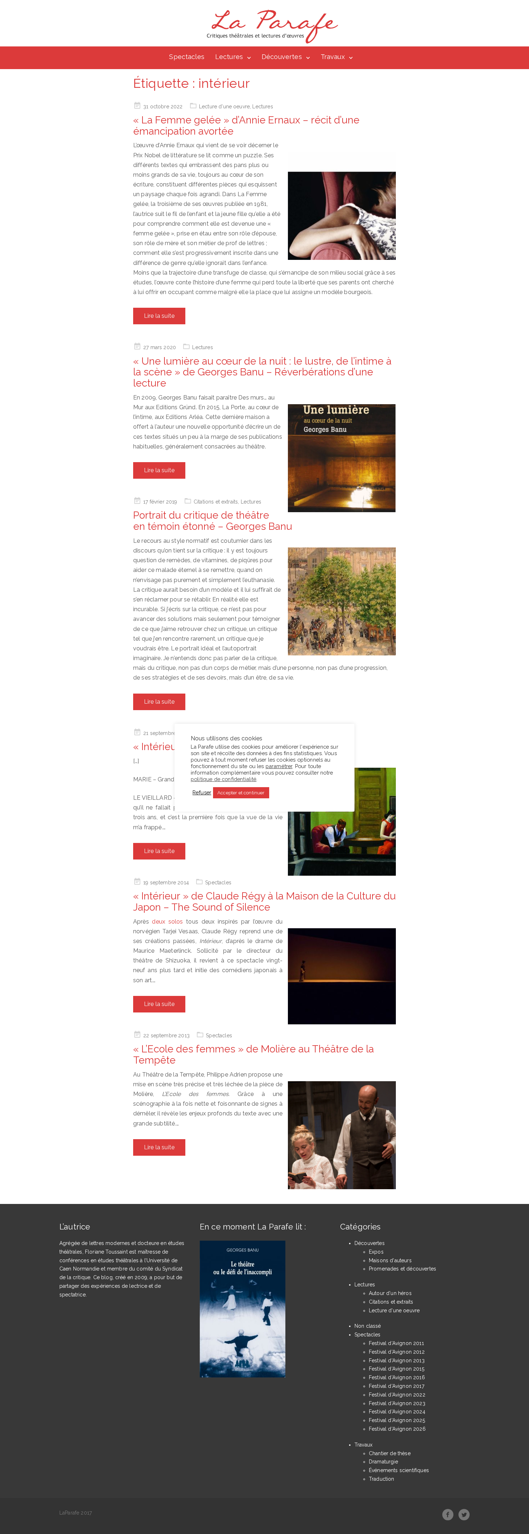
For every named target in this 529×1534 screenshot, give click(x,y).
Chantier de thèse (390, 1453)
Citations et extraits (216, 502)
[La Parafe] (270, 26)
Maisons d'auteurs (390, 1260)
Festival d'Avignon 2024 (397, 1412)
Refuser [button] (202, 792)
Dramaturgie (383, 1462)
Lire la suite (159, 315)
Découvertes (282, 56)
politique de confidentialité (223, 779)
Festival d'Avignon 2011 (396, 1343)
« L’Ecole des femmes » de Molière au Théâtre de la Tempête (253, 1054)
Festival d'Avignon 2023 (397, 1403)
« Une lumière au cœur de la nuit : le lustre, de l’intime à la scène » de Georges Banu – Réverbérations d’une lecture (262, 372)
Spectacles (186, 56)
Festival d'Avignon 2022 (397, 1395)
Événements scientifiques (399, 1470)
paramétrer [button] (279, 766)
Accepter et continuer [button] (240, 792)
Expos (376, 1252)
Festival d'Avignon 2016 (397, 1377)
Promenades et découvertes (402, 1269)
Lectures (229, 56)
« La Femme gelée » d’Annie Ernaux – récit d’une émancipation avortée (246, 125)
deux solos (169, 921)
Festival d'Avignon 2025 (397, 1420)
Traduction (381, 1479)
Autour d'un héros (390, 1293)
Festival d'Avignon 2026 (397, 1429)
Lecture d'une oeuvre (224, 106)
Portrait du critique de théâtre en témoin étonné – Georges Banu (212, 520)
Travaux (333, 56)
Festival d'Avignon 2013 (397, 1360)
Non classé (367, 1326)
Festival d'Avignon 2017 (396, 1386)
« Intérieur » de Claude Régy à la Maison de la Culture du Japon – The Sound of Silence (264, 901)
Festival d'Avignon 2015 (396, 1369)
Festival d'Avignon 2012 (397, 1352)
